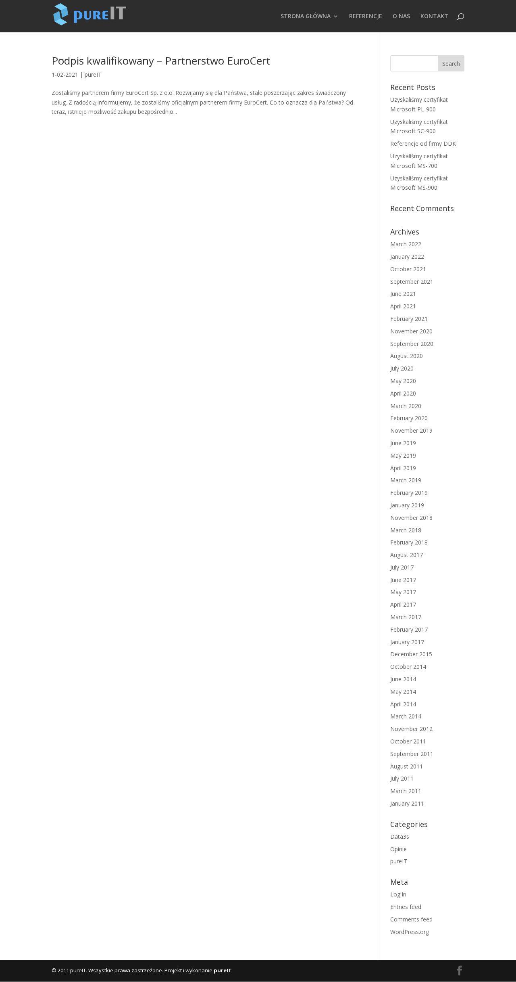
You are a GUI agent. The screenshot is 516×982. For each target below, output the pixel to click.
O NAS (401, 16)
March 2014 (405, 716)
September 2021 (411, 281)
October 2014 (408, 666)
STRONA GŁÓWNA (306, 16)
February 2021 (409, 318)
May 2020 (403, 381)
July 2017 (402, 567)
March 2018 (405, 530)
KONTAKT (434, 16)
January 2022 (407, 256)
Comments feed (411, 919)
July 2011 (402, 778)
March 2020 (405, 406)
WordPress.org (409, 932)
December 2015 (411, 654)
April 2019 (403, 468)
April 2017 (403, 604)
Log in (398, 894)
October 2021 (408, 269)
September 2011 (411, 754)
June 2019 (403, 443)
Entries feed (405, 907)
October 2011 (408, 741)
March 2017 (405, 617)
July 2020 (402, 368)
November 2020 (411, 331)
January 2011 (407, 803)
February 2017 (409, 629)
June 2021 (403, 293)
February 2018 (409, 542)
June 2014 (403, 679)
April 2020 (403, 393)
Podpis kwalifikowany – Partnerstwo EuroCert (161, 60)
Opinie (398, 849)
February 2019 (409, 492)
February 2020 (409, 418)
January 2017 (407, 642)
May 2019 (403, 455)
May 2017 (403, 592)
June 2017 (403, 580)
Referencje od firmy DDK (423, 143)
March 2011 (405, 791)
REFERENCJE (365, 16)
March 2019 (405, 480)
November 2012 (411, 729)
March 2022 (405, 244)
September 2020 (411, 344)
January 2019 (407, 505)
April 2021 (403, 306)
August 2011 (406, 766)
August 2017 (406, 555)
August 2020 (406, 356)
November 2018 (411, 517)
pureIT (93, 74)
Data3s (399, 836)
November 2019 (411, 430)
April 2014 (403, 704)
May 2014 (403, 691)
